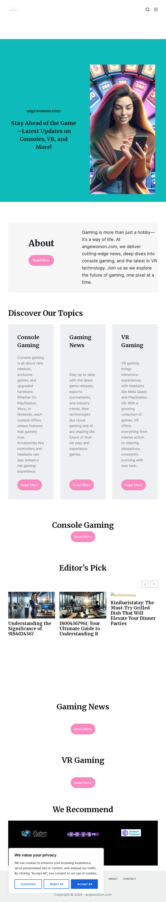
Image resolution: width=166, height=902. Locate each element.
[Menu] (156, 9)
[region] (56, 870)
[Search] (148, 9)
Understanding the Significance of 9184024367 (29, 628)
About (113, 878)
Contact (129, 878)
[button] (154, 584)
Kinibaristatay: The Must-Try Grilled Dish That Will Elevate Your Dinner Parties (133, 613)
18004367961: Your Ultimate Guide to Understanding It (79, 628)
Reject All (56, 884)
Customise (28, 884)
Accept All (84, 884)
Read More (41, 260)
